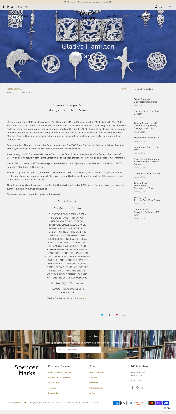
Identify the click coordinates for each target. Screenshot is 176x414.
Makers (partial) (96, 388)
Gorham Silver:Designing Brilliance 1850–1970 (147, 212)
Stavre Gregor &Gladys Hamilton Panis (145, 100)
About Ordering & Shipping (60, 372)
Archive (92, 393)
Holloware (93, 382)
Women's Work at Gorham (147, 173)
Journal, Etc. (127, 15)
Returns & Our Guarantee (59, 377)
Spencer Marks (20, 402)
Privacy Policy (54, 382)
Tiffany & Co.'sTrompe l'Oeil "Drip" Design (147, 198)
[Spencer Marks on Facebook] (3, 7)
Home (6, 15)
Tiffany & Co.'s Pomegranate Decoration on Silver (144, 186)
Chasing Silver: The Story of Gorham (148, 112)
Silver (14, 15)
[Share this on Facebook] (109, 315)
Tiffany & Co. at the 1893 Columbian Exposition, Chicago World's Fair (146, 126)
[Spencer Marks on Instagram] (12, 7)
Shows (24, 15)
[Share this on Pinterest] (117, 315)
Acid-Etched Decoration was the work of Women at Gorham (147, 162)
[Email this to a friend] (124, 315)
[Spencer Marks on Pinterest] (7, 7)
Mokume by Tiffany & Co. (146, 137)
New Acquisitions (96, 372)
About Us (111, 15)
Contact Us (53, 393)
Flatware (93, 377)
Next (123, 89)
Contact (142, 15)
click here (82, 298)
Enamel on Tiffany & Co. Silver (146, 148)
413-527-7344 (22, 7)
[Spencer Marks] (88, 16)
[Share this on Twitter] (102, 315)
